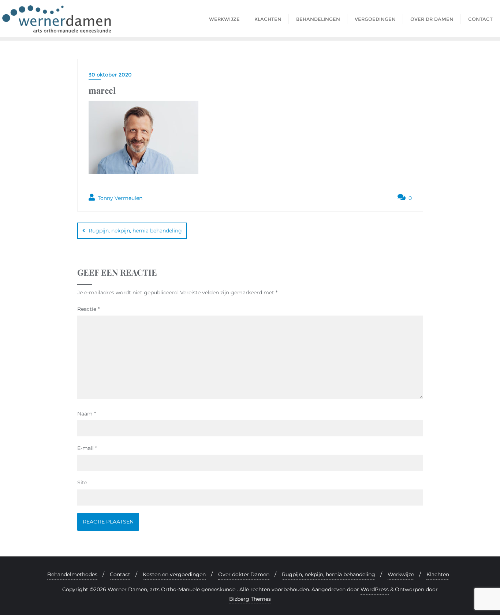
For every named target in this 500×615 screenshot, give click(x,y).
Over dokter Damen (243, 574)
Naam (86, 413)
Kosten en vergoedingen (174, 574)
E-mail (87, 448)
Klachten (437, 574)
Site (82, 482)
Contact (120, 574)
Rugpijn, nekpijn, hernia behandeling (135, 230)
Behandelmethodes (72, 574)
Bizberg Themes (250, 599)
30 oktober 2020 (110, 74)
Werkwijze (401, 574)
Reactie (88, 309)
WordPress (375, 589)
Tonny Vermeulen (119, 198)
